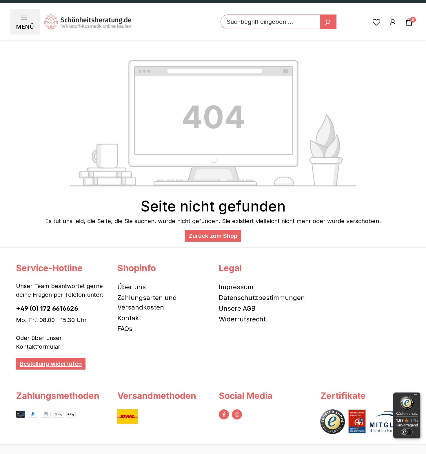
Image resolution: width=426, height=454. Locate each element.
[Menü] (415, 395)
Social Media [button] (245, 395)
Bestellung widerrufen (51, 363)
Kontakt (129, 318)
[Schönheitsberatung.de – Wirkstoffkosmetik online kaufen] (87, 22)
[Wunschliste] (376, 21)
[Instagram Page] (237, 414)
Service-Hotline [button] (49, 268)
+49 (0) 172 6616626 (47, 308)
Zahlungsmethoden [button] (57, 395)
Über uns (131, 287)
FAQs (124, 328)
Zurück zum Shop (213, 235)
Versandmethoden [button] (156, 395)
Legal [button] (230, 268)
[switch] (407, 431)
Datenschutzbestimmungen (262, 297)
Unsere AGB (237, 308)
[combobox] (271, 22)
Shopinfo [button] (136, 268)
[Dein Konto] (393, 21)
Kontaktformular (38, 346)
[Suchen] (328, 22)
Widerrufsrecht (242, 319)
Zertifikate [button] (343, 395)
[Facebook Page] (224, 414)
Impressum (236, 287)
